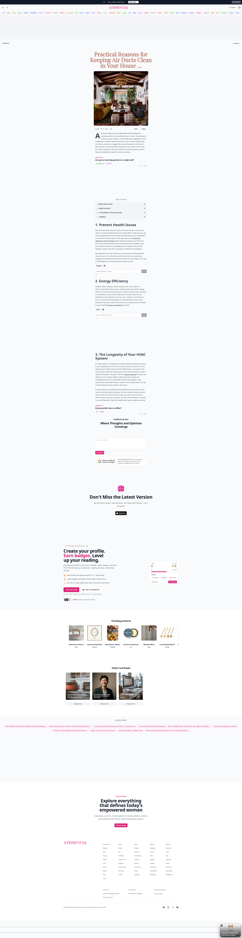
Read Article (82, 704)
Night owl (109, 163)
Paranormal (224, 13)
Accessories (70, 13)
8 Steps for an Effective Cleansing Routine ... (71, 730)
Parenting (54, 13)
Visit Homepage (121, 825)
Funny (8, 13)
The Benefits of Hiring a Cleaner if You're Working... (26, 726)
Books (159, 13)
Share (144, 129)
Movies (99, 13)
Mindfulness (33, 13)
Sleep (13, 13)
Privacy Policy (158, 893)
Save (135, 129)
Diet (76, 13)
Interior (82, 13)
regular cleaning (130, 374)
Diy (120, 852)
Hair (130, 13)
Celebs (124, 13)
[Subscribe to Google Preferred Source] (106, 461)
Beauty (140, 13)
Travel (237, 13)
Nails (217, 13)
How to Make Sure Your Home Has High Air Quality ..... (190, 726)
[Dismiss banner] (144, 458)
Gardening (183, 13)
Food (3, 13)
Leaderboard (154, 582)
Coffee (102, 411)
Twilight (136, 875)
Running (48, 13)
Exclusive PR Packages (136, 893)
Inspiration (206, 13)
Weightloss (169, 875)
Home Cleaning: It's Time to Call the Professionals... (70, 726)
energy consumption (114, 305)
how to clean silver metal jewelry (152, 726)
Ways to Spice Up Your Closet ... (103, 730)
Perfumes (153, 13)
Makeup (121, 863)
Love (104, 863)
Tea (97, 411)
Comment (99, 452)
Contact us (106, 890)
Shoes (105, 13)
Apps (177, 13)
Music (93, 13)
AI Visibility (132, 890)
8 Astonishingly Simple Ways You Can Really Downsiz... (167, 730)
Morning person (100, 163)
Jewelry (19, 13)
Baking (172, 13)
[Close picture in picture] (222, 925)
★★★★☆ (236, 43)
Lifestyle (26, 13)
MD (111, 129)
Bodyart (231, 13)
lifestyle (5, 43)
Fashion (136, 852)
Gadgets (146, 13)
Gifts (212, 13)
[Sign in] (239, 7)
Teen (104, 875)
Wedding (198, 13)
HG (98, 129)
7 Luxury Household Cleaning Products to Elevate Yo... (115, 726)
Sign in (99, 594)
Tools (104, 878)
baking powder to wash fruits (131, 730)
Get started (172, 582)
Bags (134, 13)
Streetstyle (112, 13)
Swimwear (191, 13)
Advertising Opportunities (111, 893)
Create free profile (71, 590)
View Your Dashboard (92, 590)
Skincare (41, 13)
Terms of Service (108, 897)
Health (105, 859)
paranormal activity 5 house (225, 726)
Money (118, 13)
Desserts (62, 13)
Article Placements (160, 890)
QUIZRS (145, 165)
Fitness (88, 13)
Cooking (166, 13)
